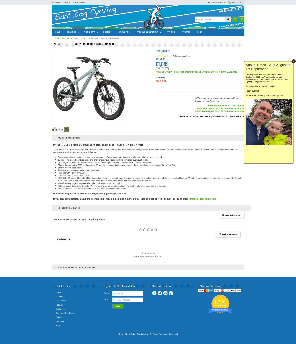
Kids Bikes (67, 38)
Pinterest (171, 293)
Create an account (78, 2)
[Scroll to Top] (0, 272)
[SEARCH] (228, 19)
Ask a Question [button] (233, 215)
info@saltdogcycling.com (202, 199)
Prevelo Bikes (163, 51)
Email (106, 299)
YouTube (165, 293)
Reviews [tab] (61, 239)
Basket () (236, 2)
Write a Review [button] (229, 234)
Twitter (160, 293)
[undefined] (89, 123)
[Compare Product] (235, 19)
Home (57, 38)
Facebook (154, 293)
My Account (56, 2)
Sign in (65, 2)
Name (106, 292)
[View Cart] (241, 19)
